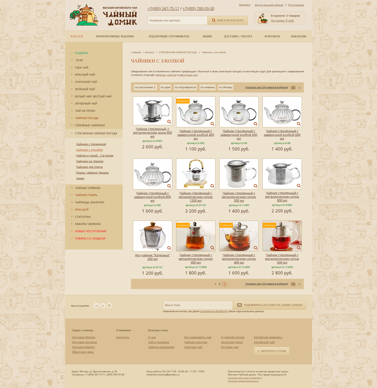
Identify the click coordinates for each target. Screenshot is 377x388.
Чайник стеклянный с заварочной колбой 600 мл (239, 135)
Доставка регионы (84, 342)
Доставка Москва (83, 337)
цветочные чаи (188, 75)
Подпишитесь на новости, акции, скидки (273, 305)
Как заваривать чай (197, 337)
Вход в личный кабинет (269, 5)
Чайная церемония (161, 347)
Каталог (150, 52)
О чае (152, 337)
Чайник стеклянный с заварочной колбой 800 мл (152, 197)
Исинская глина (232, 342)
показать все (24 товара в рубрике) (266, 87)
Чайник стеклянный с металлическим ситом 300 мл (239, 197)
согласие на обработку (214, 311)
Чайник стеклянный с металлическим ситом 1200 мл (196, 197)
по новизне (207, 87)
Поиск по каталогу (230, 20)
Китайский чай (264, 342)
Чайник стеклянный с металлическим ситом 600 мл (282, 259)
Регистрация (296, 5)
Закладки (244, 4)
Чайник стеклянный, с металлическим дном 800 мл (152, 133)
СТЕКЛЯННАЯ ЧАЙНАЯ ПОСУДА (178, 52)
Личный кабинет (83, 347)
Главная (136, 52)
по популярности (185, 87)
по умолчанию (144, 87)
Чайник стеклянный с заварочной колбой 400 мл (195, 135)
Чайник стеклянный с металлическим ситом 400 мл (196, 259)
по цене (165, 87)
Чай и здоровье (158, 342)
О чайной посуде (232, 337)
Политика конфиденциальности (243, 381)
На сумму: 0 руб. (282, 20)
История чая (229, 347)
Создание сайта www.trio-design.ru (245, 377)
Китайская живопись (268, 337)
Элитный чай (193, 347)
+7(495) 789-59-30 (198, 8)
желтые (171, 75)
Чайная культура (195, 342)
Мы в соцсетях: (80, 305)
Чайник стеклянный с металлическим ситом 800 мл (282, 197)
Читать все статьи (273, 350)
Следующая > (224, 284)
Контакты (122, 337)
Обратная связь (83, 352)
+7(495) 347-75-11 (163, 8)
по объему (225, 87)
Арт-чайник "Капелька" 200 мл (152, 257)
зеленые (161, 75)
